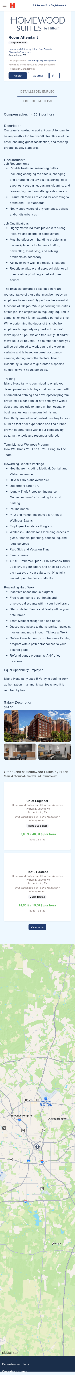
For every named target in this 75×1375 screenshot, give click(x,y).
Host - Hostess (37, 872)
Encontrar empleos (15, 1364)
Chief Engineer (37, 801)
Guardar (38, 75)
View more (37, 927)
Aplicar (18, 75)
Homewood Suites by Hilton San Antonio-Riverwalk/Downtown (31, 50)
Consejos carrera (14, 1371)
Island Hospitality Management (41, 60)
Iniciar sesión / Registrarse (49, 5)
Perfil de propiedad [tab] (37, 101)
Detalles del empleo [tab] (37, 91)
